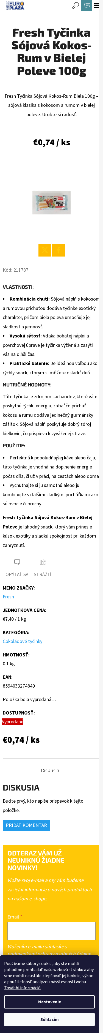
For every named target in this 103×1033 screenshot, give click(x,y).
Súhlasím (49, 1019)
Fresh (8, 596)
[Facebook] (58, 250)
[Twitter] (44, 250)
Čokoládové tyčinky (22, 641)
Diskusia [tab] (50, 771)
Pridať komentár (26, 825)
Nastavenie (49, 1002)
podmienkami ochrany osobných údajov (49, 953)
